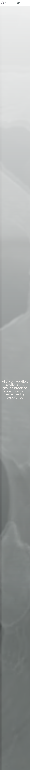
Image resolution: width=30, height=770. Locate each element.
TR (22, 3)
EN (18, 3)
